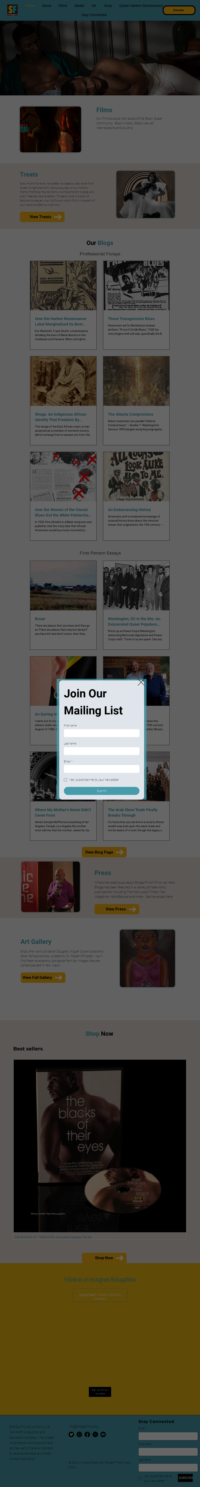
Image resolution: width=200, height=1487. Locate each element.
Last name (70, 743)
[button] (141, 682)
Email (68, 761)
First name (70, 725)
